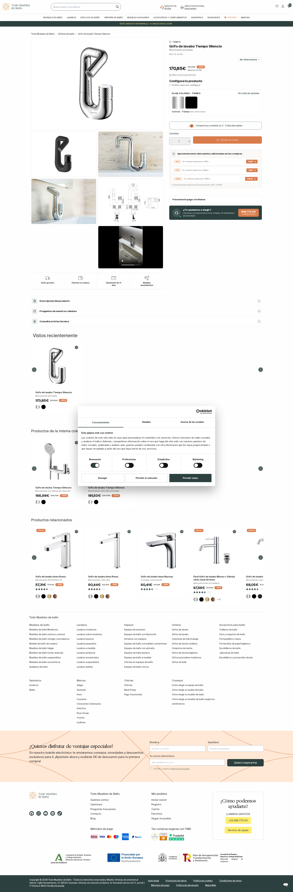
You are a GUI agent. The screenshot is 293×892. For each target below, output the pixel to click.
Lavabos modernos (86, 629)
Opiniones (96, 804)
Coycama (81, 699)
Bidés (32, 690)
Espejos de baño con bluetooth (140, 634)
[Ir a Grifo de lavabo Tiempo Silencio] (57, 366)
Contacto (95, 813)
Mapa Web (210, 885)
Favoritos (156, 813)
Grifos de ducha (180, 629)
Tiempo (176, 42)
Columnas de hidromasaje (185, 639)
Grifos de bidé (179, 662)
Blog (93, 818)
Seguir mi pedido (161, 818)
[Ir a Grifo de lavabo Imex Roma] (57, 550)
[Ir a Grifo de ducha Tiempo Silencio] (57, 461)
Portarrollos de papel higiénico (234, 643)
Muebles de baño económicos (44, 662)
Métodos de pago (160, 885)
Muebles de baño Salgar (41, 648)
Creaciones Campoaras (89, 704)
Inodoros (33, 685)
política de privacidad (180, 769)
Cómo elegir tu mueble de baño (188, 694)
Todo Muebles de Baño (42, 34)
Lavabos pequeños (86, 643)
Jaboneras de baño (229, 653)
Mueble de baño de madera (43, 643)
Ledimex (81, 722)
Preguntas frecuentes (103, 809)
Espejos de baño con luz (136, 667)
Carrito (155, 809)
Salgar (80, 685)
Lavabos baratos (85, 639)
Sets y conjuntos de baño (232, 634)
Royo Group (83, 713)
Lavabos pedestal (86, 653)
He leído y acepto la (171, 769)
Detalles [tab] (146, 422)
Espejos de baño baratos (137, 653)
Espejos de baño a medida (137, 657)
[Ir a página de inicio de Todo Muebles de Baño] (25, 7)
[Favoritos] (277, 6)
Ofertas (128, 685)
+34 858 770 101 (238, 820)
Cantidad (174, 133)
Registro (156, 804)
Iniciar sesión (159, 799)
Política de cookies (203, 880)
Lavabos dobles (85, 667)
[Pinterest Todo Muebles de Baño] (53, 814)
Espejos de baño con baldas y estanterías (145, 643)
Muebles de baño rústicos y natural (47, 634)
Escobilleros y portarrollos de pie (236, 657)
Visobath (81, 690)
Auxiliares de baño (38, 667)
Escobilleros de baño (230, 648)
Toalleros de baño (228, 629)
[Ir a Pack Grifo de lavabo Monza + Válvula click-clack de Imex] (215, 550)
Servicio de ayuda (238, 830)
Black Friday (130, 690)
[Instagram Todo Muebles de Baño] (39, 814)
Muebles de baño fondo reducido (46, 653)
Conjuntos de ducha (182, 648)
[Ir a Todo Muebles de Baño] (55, 795)
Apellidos (213, 742)
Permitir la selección (146, 478)
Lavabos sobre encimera (89, 634)
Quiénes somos (99, 799)
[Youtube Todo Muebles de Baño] (46, 814)
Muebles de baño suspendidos (45, 657)
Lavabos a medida (86, 648)
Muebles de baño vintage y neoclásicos (49, 639)
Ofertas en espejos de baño (138, 662)
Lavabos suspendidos (88, 662)
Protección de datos (176, 880)
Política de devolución (187, 885)
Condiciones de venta (230, 880)
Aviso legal (153, 880)
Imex (79, 694)
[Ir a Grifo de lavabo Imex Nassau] (163, 550)
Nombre (154, 742)
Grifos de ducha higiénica (185, 653)
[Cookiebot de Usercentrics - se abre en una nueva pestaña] (198, 411)
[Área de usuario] (283, 6)
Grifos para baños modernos (186, 657)
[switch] (129, 465)
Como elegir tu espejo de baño (187, 685)
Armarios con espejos (135, 639)
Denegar (102, 478)
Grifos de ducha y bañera (184, 643)
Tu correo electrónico (162, 756)
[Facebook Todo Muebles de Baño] (32, 814)
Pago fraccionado (133, 694)
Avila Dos (81, 708)
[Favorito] (76, 347)
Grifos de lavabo (180, 634)
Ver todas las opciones (248, 93)
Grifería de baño (66, 34)
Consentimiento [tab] (100, 422)
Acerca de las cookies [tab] (192, 422)
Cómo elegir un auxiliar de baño (187, 690)
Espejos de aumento (134, 629)
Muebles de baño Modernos (43, 629)
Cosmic (81, 717)
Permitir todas (190, 478)
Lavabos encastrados (88, 657)
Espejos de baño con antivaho (139, 648)
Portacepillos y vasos (230, 639)
